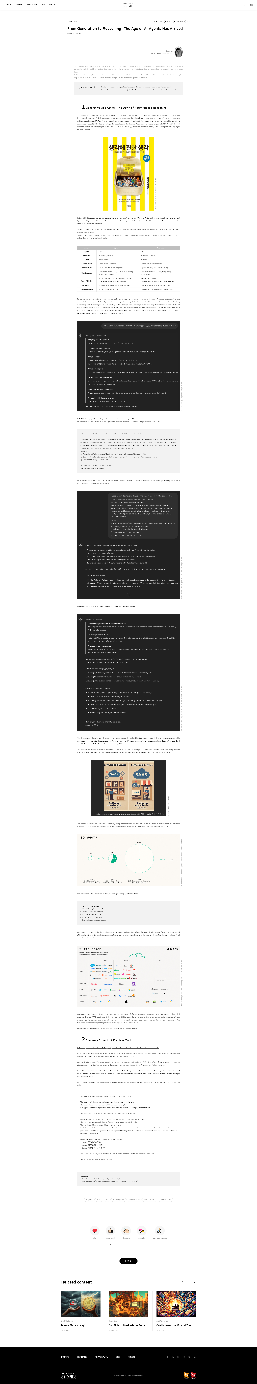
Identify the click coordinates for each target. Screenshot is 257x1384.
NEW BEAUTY (101, 1357)
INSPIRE (65, 1357)
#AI (107, 1200)
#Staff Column (165, 1200)
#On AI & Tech (149, 1200)
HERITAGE (82, 1357)
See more (186, 1282)
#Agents (89, 1200)
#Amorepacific (118, 1200)
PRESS (131, 1357)
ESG (118, 1357)
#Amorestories (134, 1200)
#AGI (99, 1200)
